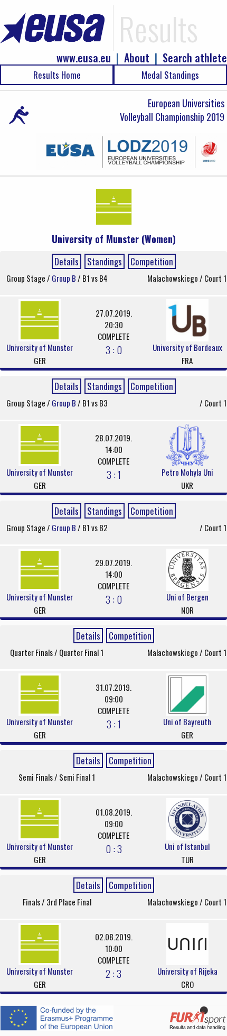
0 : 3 (114, 848)
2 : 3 (113, 973)
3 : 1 (114, 474)
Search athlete (195, 57)
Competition (151, 261)
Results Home (57, 74)
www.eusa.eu (83, 57)
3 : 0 (114, 349)
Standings (104, 261)
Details (66, 261)
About (136, 57)
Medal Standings (170, 74)
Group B (65, 278)
